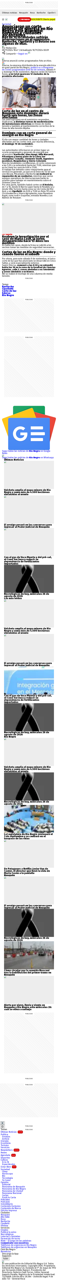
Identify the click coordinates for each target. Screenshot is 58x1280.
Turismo (5, 1145)
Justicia (5, 1139)
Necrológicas (7, 1234)
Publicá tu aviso (8, 1232)
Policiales (5, 1200)
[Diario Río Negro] (6, 19)
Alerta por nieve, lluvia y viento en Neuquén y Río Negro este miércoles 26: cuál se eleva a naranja (28, 1007)
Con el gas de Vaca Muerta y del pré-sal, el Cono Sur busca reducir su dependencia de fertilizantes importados (28, 560)
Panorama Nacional (11, 1193)
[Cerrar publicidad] (2, 1123)
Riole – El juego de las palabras (16, 1241)
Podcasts (5, 1202)
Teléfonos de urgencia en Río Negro (18, 1245)
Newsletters (10, 1150)
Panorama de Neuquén (13, 1187)
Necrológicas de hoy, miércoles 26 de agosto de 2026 (26, 595)
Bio (3, 1176)
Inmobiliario (7, 1204)
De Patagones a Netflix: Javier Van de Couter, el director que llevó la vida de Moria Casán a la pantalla (27, 871)
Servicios (5, 1147)
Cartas (5, 1195)
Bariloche (41, 12)
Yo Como (6, 1180)
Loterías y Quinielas (10, 1236)
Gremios (6, 1137)
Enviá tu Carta (9, 1197)
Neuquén (23, 12)
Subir (5, 1258)
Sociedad (6, 24)
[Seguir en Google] (3, 63)
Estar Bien (8, 1167)
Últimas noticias (9, 12)
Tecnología (7, 1178)
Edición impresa (9, 1210)
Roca (32, 12)
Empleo (4, 1230)
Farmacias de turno (10, 1239)
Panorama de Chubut (12, 1191)
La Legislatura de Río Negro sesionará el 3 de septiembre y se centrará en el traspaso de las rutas (28, 836)
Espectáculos (8, 1164)
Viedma (4, 1226)
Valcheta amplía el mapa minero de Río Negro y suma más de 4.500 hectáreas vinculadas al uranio (27, 492)
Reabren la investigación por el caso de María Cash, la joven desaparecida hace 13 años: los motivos (25, 240)
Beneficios (6, 1252)
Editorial (6, 1184)
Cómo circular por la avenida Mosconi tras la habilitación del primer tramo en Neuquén (27, 972)
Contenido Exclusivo (11, 1206)
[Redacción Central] (3, 45)
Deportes (5, 1158)
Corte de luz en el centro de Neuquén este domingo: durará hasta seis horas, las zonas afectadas (25, 114)
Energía (4, 1141)
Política (4, 1134)
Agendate (8, 1155)
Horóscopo (7, 1174)
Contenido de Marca (11, 1208)
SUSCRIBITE (43, 19)
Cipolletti (52, 12)
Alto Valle (5, 1217)
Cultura (4, 1160)
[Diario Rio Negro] (3, 1261)
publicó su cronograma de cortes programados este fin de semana (27, 68)
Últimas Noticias (11, 1132)
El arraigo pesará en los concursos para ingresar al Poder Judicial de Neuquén (28, 525)
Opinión (4, 1182)
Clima (4, 1172)
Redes (4, 1153)
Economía (6, 1143)
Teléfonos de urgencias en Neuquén (19, 1247)
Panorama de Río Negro (14, 1189)
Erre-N (5, 1162)
